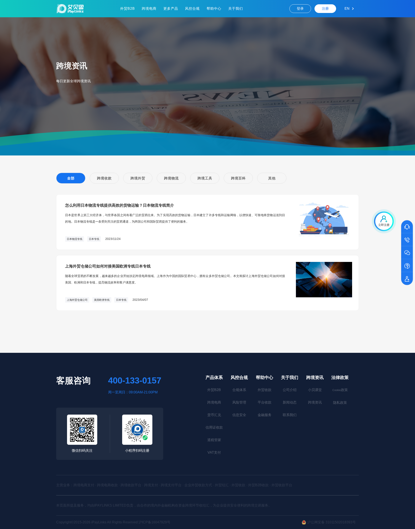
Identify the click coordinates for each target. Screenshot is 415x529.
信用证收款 (214, 427)
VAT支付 (214, 452)
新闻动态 (290, 402)
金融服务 (264, 415)
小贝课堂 (315, 390)
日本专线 (94, 239)
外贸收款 (264, 390)
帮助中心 (214, 8)
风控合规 (192, 8)
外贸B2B (127, 8)
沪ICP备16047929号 (154, 522)
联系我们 (290, 415)
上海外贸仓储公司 (77, 299)
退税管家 (214, 440)
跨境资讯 (315, 377)
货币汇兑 (214, 415)
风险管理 (239, 402)
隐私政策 (340, 402)
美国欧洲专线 (102, 299)
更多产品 (170, 8)
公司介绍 (290, 390)
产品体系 (214, 377)
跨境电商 (149, 8)
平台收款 (264, 402)
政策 (340, 390)
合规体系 (239, 390)
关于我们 (235, 8)
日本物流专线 (74, 239)
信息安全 (239, 415)
